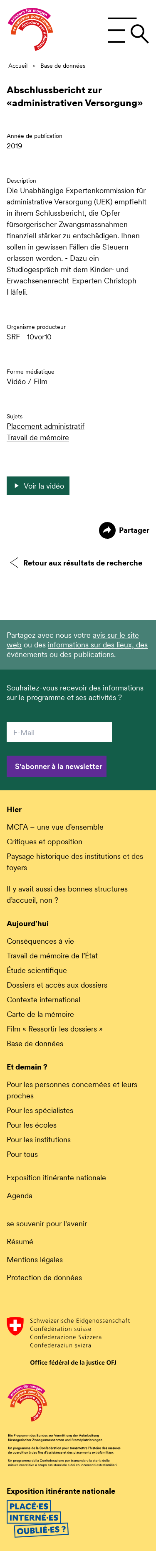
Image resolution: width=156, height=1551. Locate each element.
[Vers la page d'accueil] (30, 30)
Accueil (17, 66)
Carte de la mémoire (40, 1014)
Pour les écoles (32, 1125)
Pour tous (22, 1154)
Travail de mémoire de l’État (52, 955)
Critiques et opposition (44, 841)
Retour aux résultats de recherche (82, 562)
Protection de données (44, 1277)
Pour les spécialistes (40, 1110)
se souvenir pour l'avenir (47, 1223)
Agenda (19, 1195)
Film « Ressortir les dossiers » (55, 1028)
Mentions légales (35, 1259)
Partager (134, 530)
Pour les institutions (39, 1139)
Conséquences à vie (40, 941)
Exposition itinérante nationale (56, 1177)
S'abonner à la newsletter (58, 766)
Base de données (62, 66)
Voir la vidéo (44, 485)
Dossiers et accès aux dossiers (57, 985)
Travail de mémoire (38, 437)
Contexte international (43, 999)
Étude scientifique (37, 970)
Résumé (20, 1241)
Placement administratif (45, 426)
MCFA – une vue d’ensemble (55, 827)
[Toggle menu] (128, 30)
